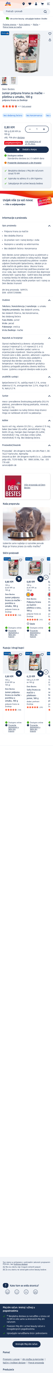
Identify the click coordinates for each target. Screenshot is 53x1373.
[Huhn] (28, 594)
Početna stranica (9, 25)
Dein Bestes (8, 89)
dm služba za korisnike (33, 1359)
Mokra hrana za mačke (12, 27)
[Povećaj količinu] (43, 129)
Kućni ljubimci (24, 25)
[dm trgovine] (23, 4)
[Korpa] (42, 4)
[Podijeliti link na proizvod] (50, 40)
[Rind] (32, 594)
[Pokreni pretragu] (45, 11)
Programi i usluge (11, 1359)
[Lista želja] (30, 4)
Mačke (35, 25)
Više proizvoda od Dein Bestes (34, 486)
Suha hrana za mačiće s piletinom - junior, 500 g (33, 694)
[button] (48, 4)
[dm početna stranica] (8, 3)
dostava (21, 138)
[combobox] (26, 11)
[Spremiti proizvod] (50, 34)
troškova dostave (21, 1264)
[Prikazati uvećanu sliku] (26, 53)
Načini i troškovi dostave (14, 1363)
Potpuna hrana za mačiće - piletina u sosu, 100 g (34, 606)
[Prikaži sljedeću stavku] (46, 577)
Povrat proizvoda (36, 1363)
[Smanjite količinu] (29, 129)
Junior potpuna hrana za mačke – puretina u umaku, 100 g (13, 602)
